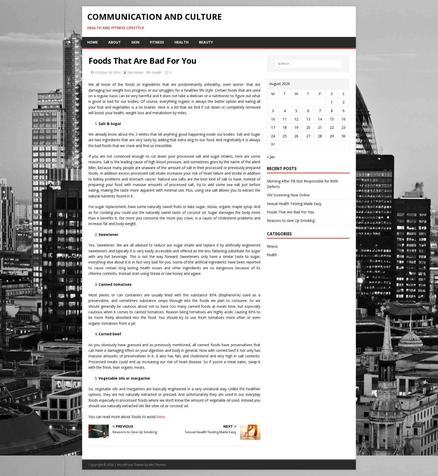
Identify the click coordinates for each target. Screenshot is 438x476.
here (161, 416)
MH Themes (157, 465)
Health (181, 42)
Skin (135, 42)
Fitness (157, 42)
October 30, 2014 (107, 72)
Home (92, 42)
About (114, 42)
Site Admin (135, 72)
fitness (272, 246)
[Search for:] (308, 63)
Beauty (206, 42)
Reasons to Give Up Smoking (291, 220)
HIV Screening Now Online (288, 195)
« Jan (271, 156)
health (156, 72)
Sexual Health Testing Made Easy (294, 203)
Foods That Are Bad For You (290, 212)
